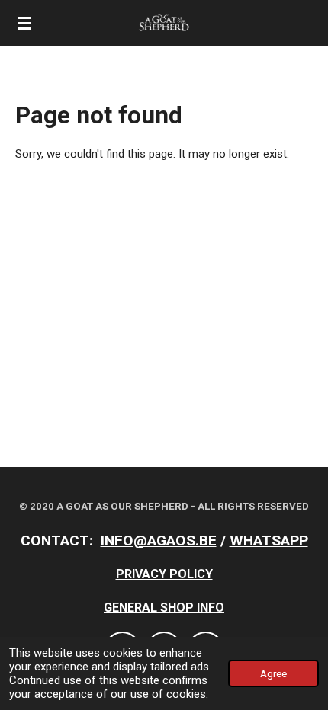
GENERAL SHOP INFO (164, 607)
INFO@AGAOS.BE (159, 540)
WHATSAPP (269, 540)
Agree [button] (273, 673)
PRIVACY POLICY (164, 574)
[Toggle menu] (24, 23)
